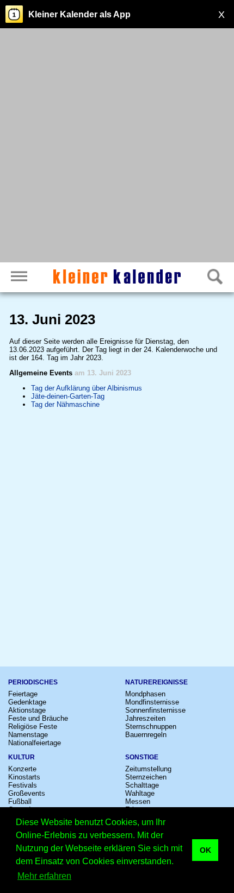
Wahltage (140, 793)
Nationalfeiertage (34, 743)
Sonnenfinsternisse (155, 710)
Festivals (22, 785)
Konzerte (22, 769)
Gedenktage (27, 702)
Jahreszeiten (145, 718)
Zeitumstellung (148, 769)
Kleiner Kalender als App (79, 14)
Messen (137, 801)
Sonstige (141, 757)
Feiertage (23, 694)
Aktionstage (27, 710)
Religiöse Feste (32, 726)
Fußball (20, 801)
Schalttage (142, 785)
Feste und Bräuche (38, 718)
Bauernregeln (146, 735)
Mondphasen (145, 694)
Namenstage (28, 735)
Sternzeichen (146, 777)
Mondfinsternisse (152, 702)
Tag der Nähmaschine (65, 404)
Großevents (26, 793)
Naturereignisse (156, 682)
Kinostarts (24, 777)
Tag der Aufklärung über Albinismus (86, 388)
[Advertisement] (117, 146)
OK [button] (205, 850)
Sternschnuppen (150, 726)
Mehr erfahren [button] (44, 876)
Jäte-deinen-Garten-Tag (67, 396)
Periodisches (33, 682)
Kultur (21, 757)
